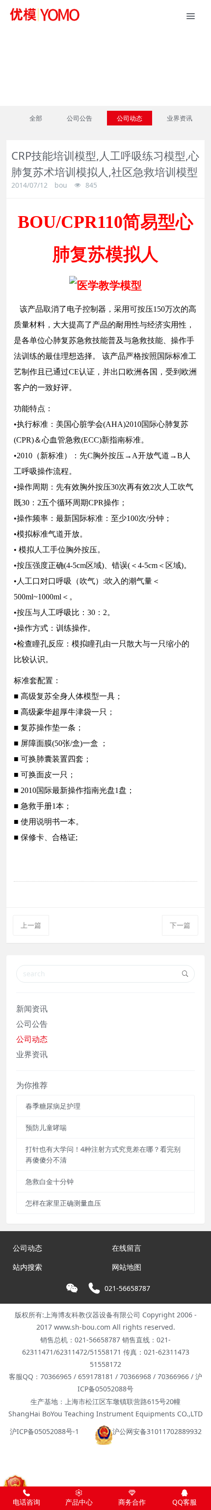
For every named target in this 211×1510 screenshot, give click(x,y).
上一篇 (31, 925)
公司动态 (129, 118)
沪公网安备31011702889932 (157, 1431)
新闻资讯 (32, 1008)
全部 (35, 118)
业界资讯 (179, 118)
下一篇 (180, 925)
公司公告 (79, 118)
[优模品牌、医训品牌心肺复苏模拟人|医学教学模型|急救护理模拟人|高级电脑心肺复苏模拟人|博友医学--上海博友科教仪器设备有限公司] (44, 14)
